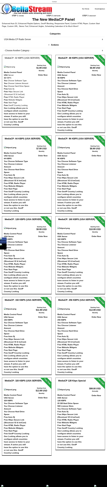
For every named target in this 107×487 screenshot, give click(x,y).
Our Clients (85, 9)
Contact (54, 1)
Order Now (42, 75)
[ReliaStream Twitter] (3, 247)
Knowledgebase (100, 9)
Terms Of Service (53, 471)
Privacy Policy (53, 477)
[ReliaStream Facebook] (3, 240)
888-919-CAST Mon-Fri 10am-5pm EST (53, 483)
